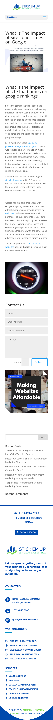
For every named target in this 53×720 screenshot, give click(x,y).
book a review (28, 532)
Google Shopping (13, 180)
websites (9, 213)
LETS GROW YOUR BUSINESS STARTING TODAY (29, 517)
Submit (39, 362)
